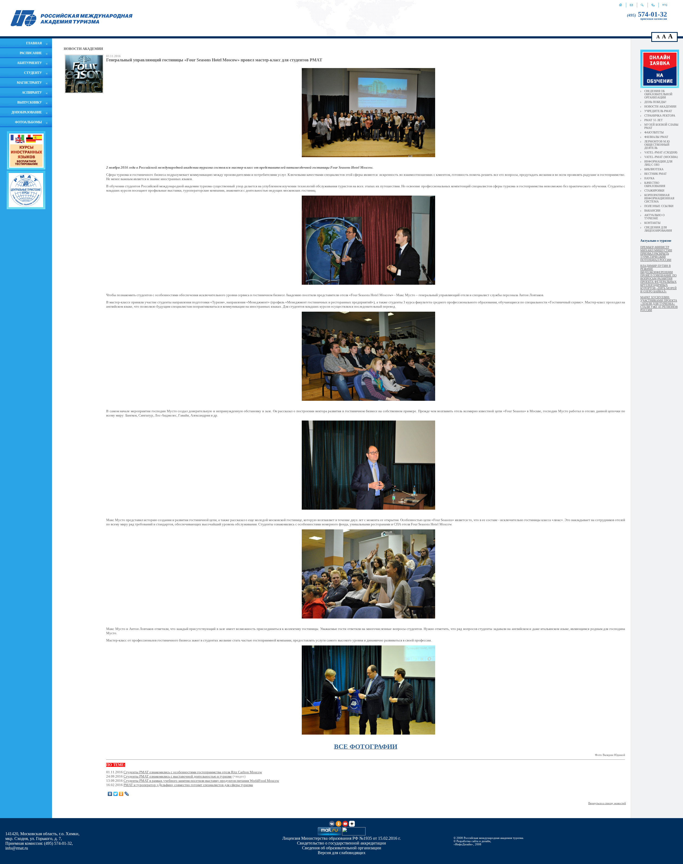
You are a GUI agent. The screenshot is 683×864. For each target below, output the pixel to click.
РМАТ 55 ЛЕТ (653, 120)
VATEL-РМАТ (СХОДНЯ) (660, 152)
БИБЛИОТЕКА (654, 169)
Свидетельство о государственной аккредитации (341, 843)
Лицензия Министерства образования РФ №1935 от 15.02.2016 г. (341, 838)
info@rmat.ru (16, 848)
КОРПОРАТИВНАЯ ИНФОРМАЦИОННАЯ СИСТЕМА (659, 198)
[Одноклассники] (121, 793)
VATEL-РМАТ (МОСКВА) (661, 156)
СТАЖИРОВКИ (654, 190)
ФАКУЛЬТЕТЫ (654, 132)
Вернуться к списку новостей (607, 803)
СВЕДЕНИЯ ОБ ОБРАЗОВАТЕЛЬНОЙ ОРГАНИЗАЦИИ (658, 94)
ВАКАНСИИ (652, 210)
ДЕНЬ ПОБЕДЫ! (655, 102)
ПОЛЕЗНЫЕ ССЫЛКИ (658, 206)
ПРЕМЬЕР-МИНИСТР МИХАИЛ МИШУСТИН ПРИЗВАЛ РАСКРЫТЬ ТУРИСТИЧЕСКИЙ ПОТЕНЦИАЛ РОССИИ (656, 253)
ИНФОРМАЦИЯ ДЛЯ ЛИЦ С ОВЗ (658, 163)
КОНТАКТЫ (652, 222)
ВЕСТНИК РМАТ (655, 173)
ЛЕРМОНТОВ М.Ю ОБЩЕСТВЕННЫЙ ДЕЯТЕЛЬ (657, 144)
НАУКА (649, 178)
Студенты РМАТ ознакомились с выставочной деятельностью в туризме (178, 776)
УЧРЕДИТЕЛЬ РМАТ (658, 111)
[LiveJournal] (127, 793)
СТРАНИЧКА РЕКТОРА (659, 115)
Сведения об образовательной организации (341, 848)
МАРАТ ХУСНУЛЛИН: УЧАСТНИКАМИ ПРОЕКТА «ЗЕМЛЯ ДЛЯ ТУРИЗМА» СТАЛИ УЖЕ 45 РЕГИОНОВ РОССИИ (659, 304)
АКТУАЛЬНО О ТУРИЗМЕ (654, 216)
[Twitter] (115, 793)
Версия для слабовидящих (342, 852)
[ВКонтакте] (110, 793)
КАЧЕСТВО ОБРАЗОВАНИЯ (654, 184)
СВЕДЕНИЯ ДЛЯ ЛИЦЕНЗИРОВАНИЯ (658, 229)
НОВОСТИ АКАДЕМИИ (660, 106)
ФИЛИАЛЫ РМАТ (656, 136)
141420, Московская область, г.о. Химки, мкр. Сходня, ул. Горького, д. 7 (42, 836)
